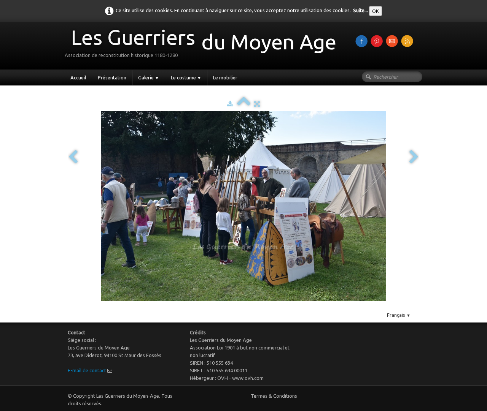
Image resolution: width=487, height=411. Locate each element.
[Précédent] (73, 157)
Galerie (148, 77)
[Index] (243, 103)
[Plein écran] (257, 103)
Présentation (112, 77)
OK (375, 11)
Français (399, 315)
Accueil (78, 77)
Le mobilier (225, 77)
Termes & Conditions (274, 395)
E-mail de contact (87, 370)
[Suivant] (414, 157)
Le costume (186, 77)
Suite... (360, 10)
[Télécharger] (230, 103)
